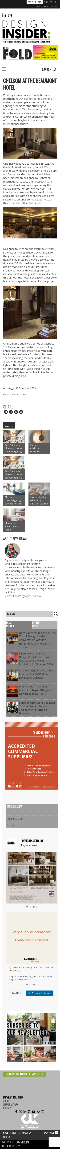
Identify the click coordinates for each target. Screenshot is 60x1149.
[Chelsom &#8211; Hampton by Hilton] (14, 511)
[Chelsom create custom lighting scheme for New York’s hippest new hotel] (14, 485)
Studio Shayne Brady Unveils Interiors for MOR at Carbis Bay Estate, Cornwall (36, 671)
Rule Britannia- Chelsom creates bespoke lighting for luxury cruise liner (13, 445)
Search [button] (55, 66)
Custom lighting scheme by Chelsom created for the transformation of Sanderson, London (39, 497)
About (10, 809)
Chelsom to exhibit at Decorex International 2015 (36, 445)
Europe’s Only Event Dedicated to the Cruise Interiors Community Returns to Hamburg (37, 705)
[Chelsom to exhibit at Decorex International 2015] (39, 433)
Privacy (24, 1129)
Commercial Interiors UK (47, 6)
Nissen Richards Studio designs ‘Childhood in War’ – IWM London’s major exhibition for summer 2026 (36, 656)
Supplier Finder (51, 2)
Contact (11, 822)
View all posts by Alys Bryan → (23, 593)
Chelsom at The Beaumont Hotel (30, 81)
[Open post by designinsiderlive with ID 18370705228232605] (31, 935)
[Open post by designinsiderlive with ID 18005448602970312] (31, 874)
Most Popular (10, 621)
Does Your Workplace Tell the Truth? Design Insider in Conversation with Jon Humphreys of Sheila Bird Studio (37, 637)
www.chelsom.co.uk (14, 391)
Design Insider (34, 2)
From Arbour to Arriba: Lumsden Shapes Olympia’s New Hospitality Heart (35, 687)
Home (5, 1129)
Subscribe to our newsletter (25, 1071)
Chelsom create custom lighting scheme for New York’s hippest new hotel (13, 497)
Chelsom (25, 95)
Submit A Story (15, 815)
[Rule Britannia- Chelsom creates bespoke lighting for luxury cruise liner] (14, 433)
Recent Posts (36, 621)
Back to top (49, 1129)
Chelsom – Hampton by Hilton (11, 523)
